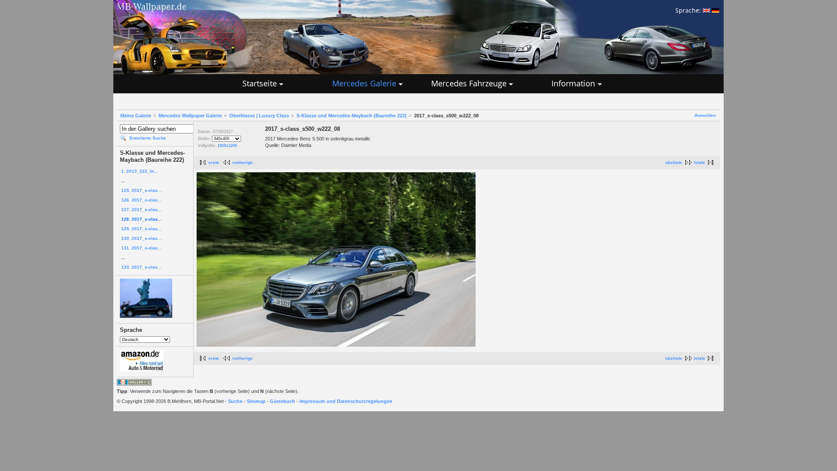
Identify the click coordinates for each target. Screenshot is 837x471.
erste (213, 162)
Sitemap (256, 401)
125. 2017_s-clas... (141, 190)
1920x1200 (227, 145)
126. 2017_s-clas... (141, 200)
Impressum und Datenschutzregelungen (345, 401)
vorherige (242, 162)
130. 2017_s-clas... (141, 238)
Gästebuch (282, 401)
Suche (235, 401)
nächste (673, 162)
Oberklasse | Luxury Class (259, 115)
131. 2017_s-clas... (141, 248)
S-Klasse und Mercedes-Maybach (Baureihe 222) (351, 115)
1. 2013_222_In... (139, 171)
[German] (715, 10)
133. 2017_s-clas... (141, 267)
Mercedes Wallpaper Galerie (190, 115)
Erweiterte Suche (147, 138)
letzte (699, 162)
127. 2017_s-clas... (141, 209)
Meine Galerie (135, 115)
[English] (706, 10)
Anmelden (705, 115)
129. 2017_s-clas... (141, 228)
